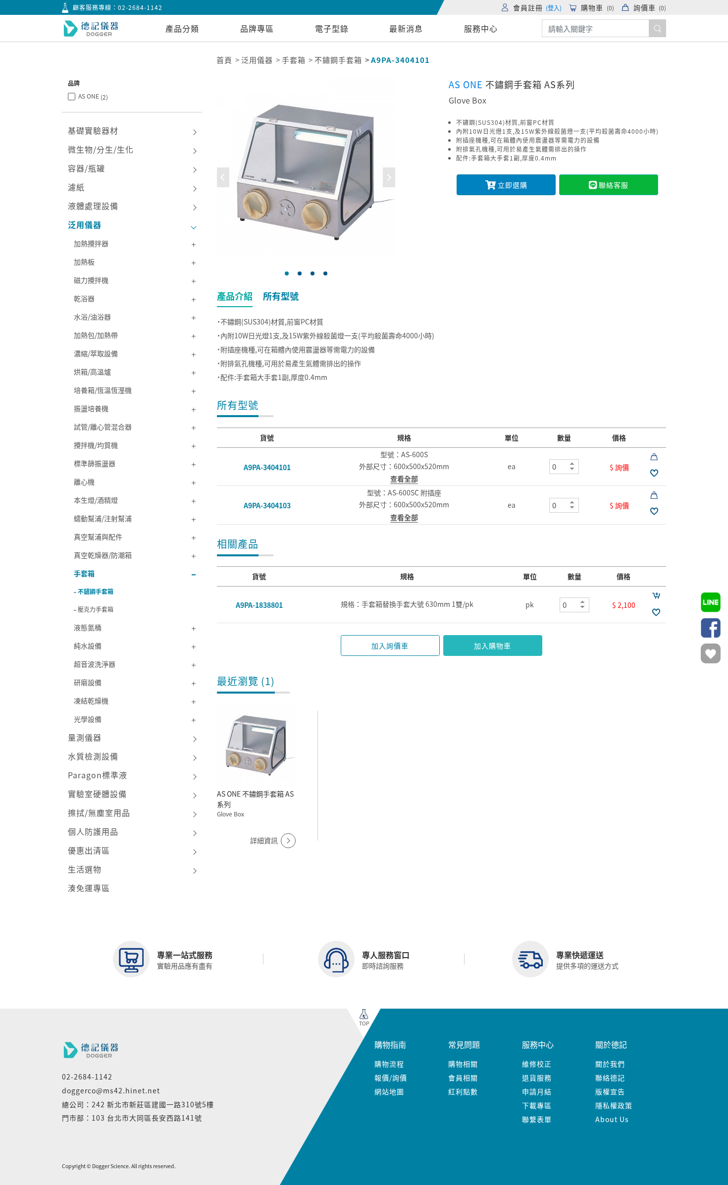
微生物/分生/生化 (101, 149)
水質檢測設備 (93, 756)
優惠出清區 (89, 850)
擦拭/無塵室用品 (99, 812)
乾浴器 (84, 298)
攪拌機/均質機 (96, 445)
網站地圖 (389, 1091)
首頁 (224, 59)
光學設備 (88, 719)
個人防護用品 (93, 831)
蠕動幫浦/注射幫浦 (103, 518)
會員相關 (463, 1077)
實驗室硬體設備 (97, 794)
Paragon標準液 (97, 775)
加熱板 (84, 262)
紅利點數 (463, 1091)
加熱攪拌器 (91, 243)
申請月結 (537, 1091)
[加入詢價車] (654, 456)
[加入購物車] (656, 595)
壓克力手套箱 (95, 609)
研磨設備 (88, 682)
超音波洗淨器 (94, 664)
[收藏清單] (711, 653)
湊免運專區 (89, 888)
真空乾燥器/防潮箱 (103, 555)
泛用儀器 (257, 59)
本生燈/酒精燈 (96, 500)
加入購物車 (492, 645)
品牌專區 (257, 28)
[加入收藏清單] (654, 473)
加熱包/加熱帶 (96, 335)
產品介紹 (235, 295)
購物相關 (463, 1064)
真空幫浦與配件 (98, 536)
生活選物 (85, 869)
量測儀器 (85, 737)
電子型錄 (332, 28)
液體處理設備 (93, 206)
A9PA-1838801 (259, 605)
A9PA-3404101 (267, 467)
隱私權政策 (613, 1105)
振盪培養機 (91, 408)
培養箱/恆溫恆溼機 (103, 390)
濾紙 (76, 187)
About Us (612, 1119)
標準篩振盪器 (94, 463)
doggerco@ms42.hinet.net (111, 1090)
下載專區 (537, 1105)
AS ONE (93, 96)
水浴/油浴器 (92, 317)
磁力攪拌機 (91, 280)
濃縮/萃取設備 (96, 353)
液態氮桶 (88, 627)
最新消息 (406, 28)
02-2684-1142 (140, 7)
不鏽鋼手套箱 (338, 59)
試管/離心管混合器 (103, 426)
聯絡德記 (610, 1077)
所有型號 (281, 295)
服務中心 (481, 28)
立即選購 (511, 185)
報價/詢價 (390, 1077)
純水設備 (88, 645)
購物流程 (389, 1064)
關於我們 (610, 1064)
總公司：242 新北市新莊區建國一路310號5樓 (138, 1104)
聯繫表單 (537, 1119)
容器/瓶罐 (86, 168)
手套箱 (294, 59)
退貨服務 (537, 1077)
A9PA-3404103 (267, 505)
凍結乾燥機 (91, 700)
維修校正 (537, 1064)
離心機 (84, 481)
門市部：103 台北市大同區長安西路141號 (132, 1118)
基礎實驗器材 (93, 130)
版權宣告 (610, 1091)
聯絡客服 (612, 185)
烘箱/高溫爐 (92, 372)
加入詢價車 (390, 645)
